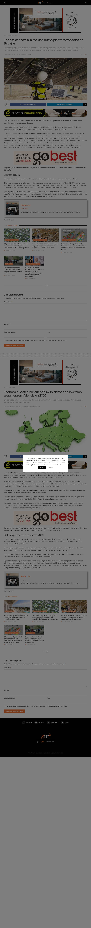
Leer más (50, 468)
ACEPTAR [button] (42, 467)
